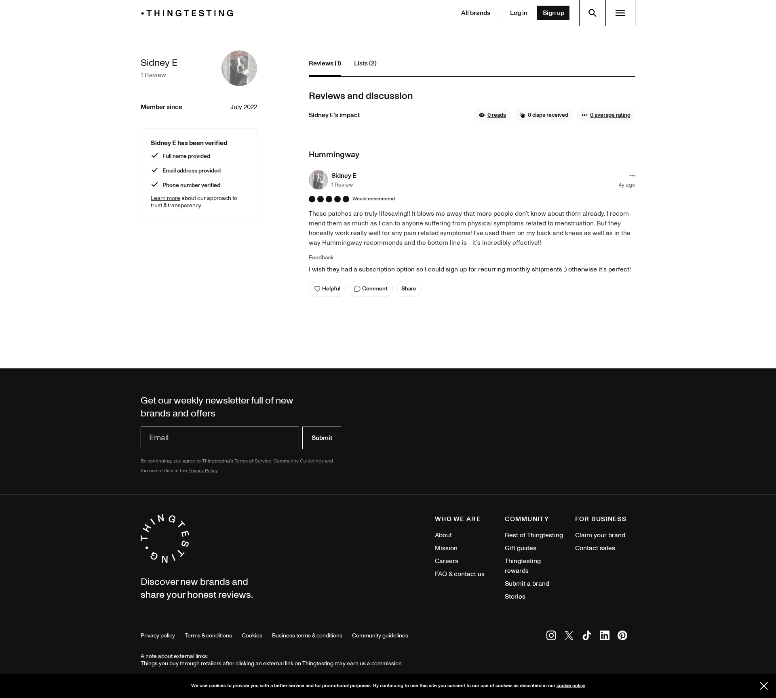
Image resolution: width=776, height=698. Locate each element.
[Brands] (189, 13)
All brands (475, 12)
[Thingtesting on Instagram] (551, 637)
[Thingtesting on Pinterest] (622, 637)
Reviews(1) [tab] (325, 63)
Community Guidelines (299, 461)
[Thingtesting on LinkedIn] (604, 637)
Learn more (165, 198)
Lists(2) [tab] (365, 63)
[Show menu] (620, 13)
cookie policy (571, 685)
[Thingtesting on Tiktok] (587, 637)
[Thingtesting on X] (569, 637)
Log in (518, 12)
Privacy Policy (202, 470)
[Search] (592, 13)
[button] (492, 115)
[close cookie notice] (764, 686)
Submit (322, 437)
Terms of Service (252, 461)
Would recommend (373, 199)
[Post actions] (632, 176)
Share (408, 288)
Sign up (553, 12)
